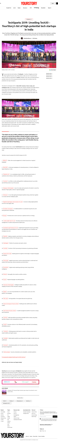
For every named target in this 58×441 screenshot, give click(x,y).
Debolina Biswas (27, 38)
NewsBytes (5, 267)
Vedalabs (6, 338)
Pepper (4, 291)
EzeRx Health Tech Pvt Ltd (9, 220)
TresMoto (6, 331)
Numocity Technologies (9, 284)
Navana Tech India (7, 253)
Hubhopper (5, 243)
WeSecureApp (7, 352)
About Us (27, 436)
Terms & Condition (41, 436)
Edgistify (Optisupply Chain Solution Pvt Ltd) (12, 201)
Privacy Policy (35, 436)
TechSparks (28, 19)
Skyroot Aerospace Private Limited (11, 303)
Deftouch (5, 195)
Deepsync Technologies (8, 188)
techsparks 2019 (6, 403)
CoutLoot (5, 181)
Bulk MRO (5, 167)
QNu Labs (6, 298)
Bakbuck (5, 160)
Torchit (5, 324)
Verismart (5, 345)
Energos (4, 215)
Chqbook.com (6, 174)
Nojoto (4, 279)
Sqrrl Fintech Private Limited (10, 310)
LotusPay (5, 248)
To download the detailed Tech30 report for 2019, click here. (13, 357)
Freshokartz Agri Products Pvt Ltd (10, 227)
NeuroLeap (5, 260)
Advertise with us (20, 397)
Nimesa (5, 274)
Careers (31, 436)
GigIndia (5, 236)
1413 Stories (34, 38)
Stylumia (5, 317)
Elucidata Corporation (8, 208)
